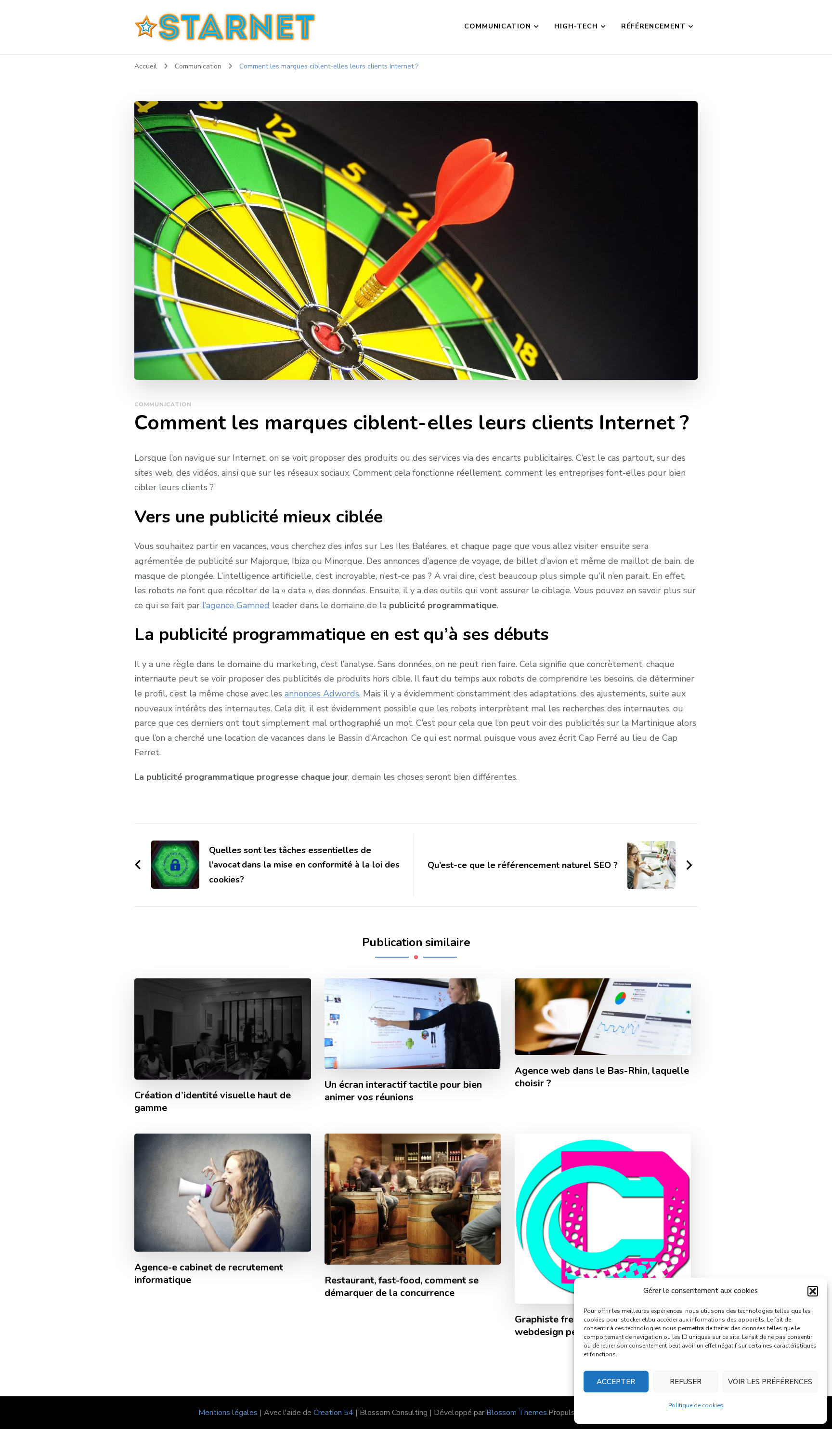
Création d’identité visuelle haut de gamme (212, 1101)
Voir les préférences (770, 1382)
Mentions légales (228, 1412)
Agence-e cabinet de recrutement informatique (208, 1273)
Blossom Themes (516, 1412)
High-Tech (576, 26)
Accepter (616, 1382)
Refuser (686, 1382)
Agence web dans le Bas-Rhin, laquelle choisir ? (602, 1077)
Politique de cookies (695, 1405)
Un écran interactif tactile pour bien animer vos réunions (403, 1091)
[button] (813, 1291)
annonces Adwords (322, 693)
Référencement (653, 26)
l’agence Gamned (236, 605)
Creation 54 (333, 1412)
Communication (497, 26)
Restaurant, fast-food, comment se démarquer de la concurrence (402, 1286)
